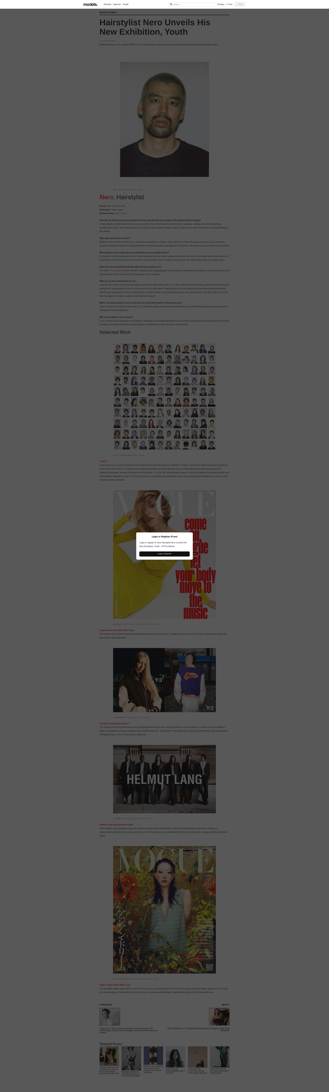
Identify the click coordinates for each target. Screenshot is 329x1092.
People (126, 4)
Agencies (117, 4)
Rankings (107, 4)
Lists (230, 4)
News (222, 4)
